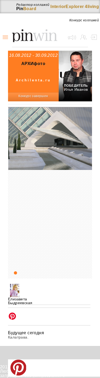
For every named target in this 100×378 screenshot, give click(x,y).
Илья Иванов (76, 89)
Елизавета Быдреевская (20, 301)
